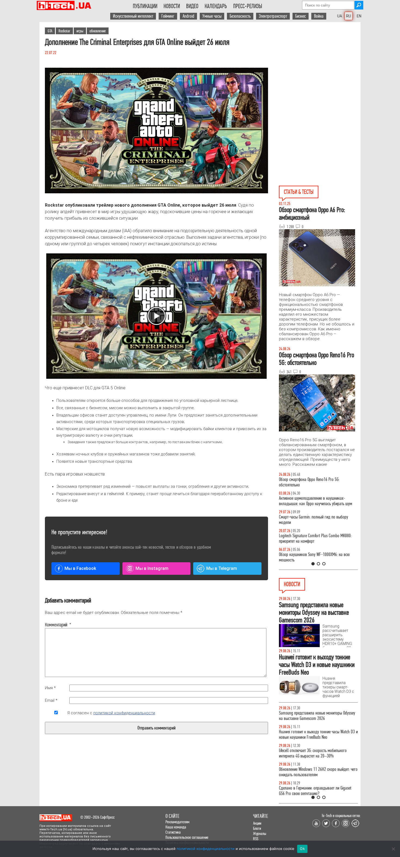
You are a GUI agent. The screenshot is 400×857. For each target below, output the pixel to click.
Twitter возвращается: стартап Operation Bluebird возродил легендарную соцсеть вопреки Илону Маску (317, 761)
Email (51, 700)
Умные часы (211, 16)
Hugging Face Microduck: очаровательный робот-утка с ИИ (317, 715)
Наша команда (175, 827)
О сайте (172, 816)
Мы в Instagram (152, 568)
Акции (257, 823)
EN (359, 16)
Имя (50, 687)
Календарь (216, 6)
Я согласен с (111, 712)
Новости (172, 6)
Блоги (257, 828)
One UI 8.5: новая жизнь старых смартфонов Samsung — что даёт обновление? (314, 501)
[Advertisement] (320, 71)
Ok (302, 848)
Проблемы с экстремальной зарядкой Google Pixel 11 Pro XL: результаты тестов (314, 782)
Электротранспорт (273, 16)
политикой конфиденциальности (124, 712)
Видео (192, 6)
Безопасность (240, 16)
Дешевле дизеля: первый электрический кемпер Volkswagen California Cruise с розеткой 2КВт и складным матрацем (317, 737)
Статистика (173, 832)
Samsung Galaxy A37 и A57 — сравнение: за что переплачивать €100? (317, 557)
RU (348, 16)
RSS (255, 838)
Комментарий (56, 625)
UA (339, 16)
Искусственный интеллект (133, 16)
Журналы (259, 833)
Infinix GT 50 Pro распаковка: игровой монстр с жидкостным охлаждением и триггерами (316, 538)
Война (319, 16)
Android (188, 16)
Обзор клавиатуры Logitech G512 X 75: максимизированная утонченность (309, 519)
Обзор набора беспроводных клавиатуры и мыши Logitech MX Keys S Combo (313, 482)
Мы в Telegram (221, 568)
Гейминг (167, 16)
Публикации (145, 6)
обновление (98, 30)
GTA (50, 30)
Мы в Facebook (80, 568)
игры (79, 30)
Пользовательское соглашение (186, 837)
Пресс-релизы (247, 6)
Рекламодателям (177, 821)
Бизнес (300, 16)
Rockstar (64, 30)
